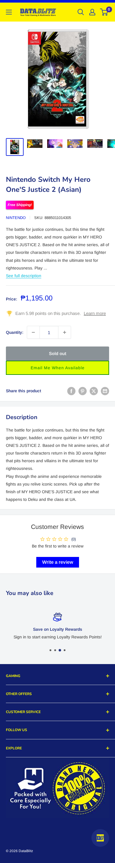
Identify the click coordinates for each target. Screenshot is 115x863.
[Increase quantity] (64, 332)
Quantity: (14, 332)
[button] (57, 368)
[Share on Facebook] (71, 391)
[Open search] (81, 12)
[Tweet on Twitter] (94, 391)
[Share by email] (105, 391)
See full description (23, 275)
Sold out (57, 353)
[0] (104, 12)
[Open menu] (9, 12)
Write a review (57, 562)
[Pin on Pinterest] (82, 391)
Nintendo (16, 217)
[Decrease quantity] (33, 332)
